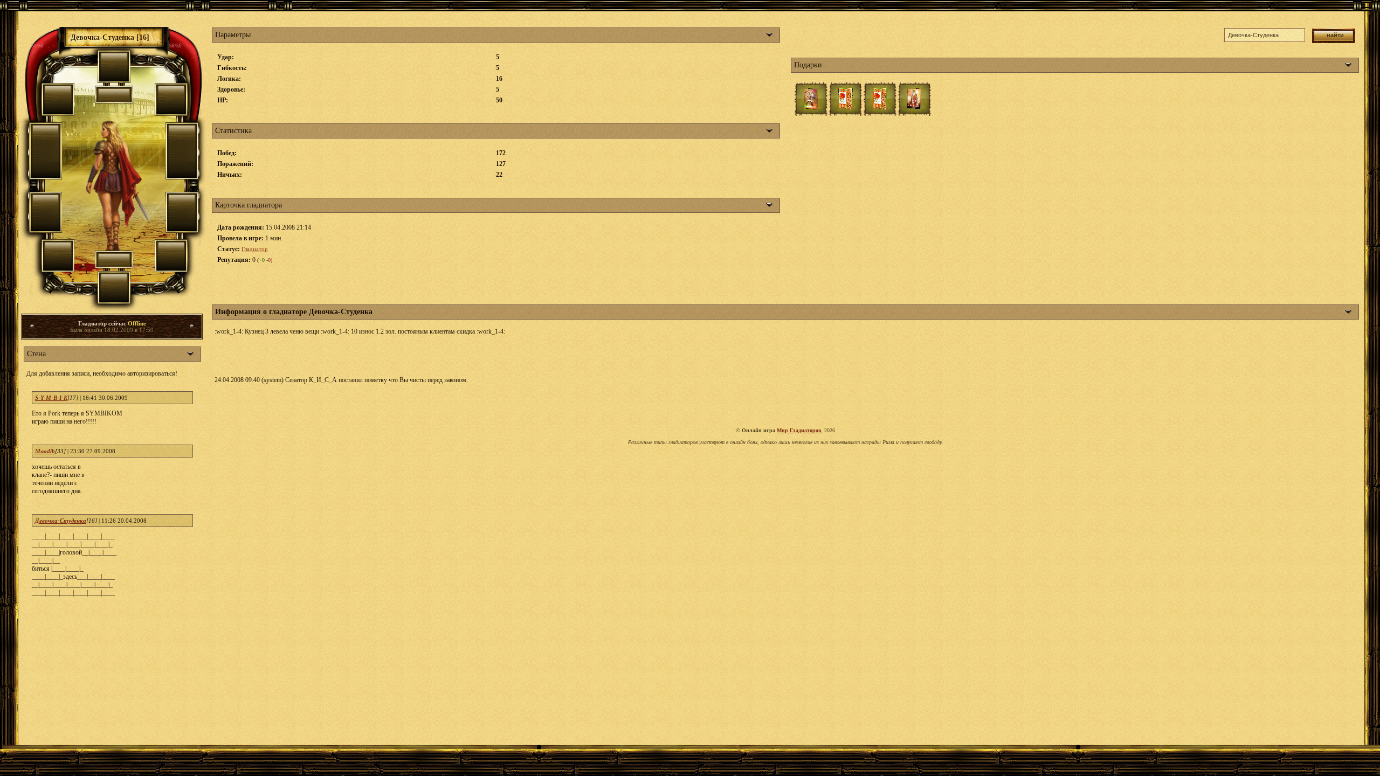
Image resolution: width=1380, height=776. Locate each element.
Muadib (45, 451)
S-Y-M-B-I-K (51, 397)
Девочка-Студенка (60, 520)
